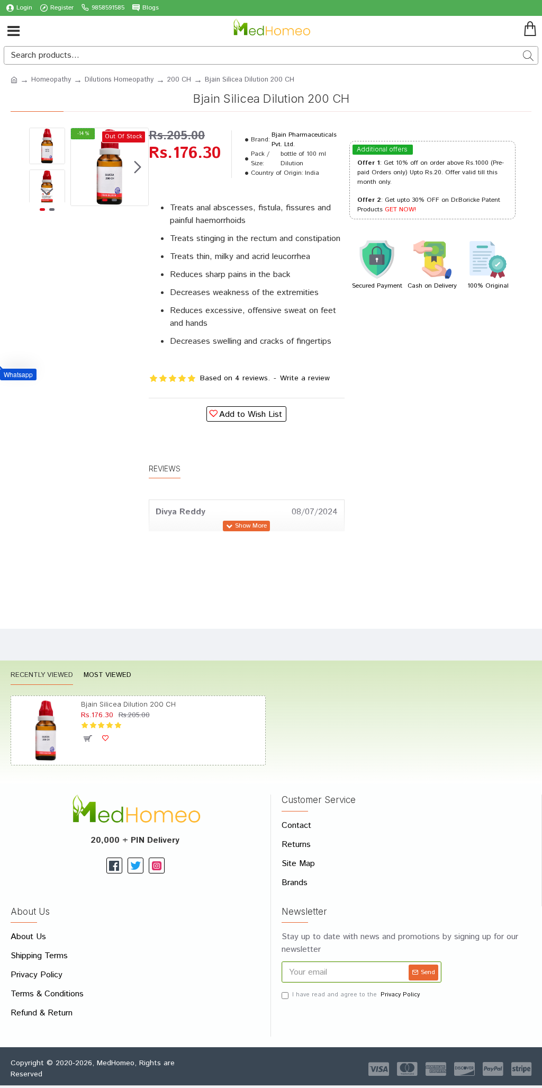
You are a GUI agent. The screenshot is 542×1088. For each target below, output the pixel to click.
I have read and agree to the (356, 995)
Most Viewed (107, 675)
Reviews (164, 468)
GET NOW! (400, 209)
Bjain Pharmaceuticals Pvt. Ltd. (304, 139)
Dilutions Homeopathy (119, 80)
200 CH (179, 80)
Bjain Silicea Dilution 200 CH (128, 704)
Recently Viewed (42, 675)
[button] (81, 166)
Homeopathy (51, 80)
